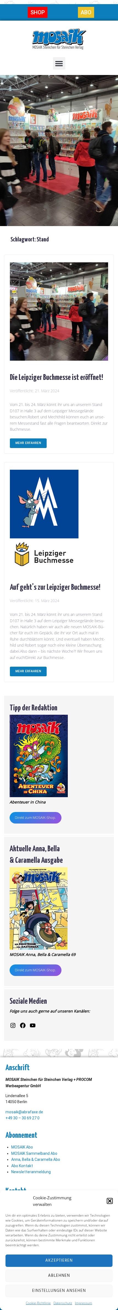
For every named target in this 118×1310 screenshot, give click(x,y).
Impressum (83, 1303)
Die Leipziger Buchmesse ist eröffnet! (56, 377)
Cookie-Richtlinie (38, 1303)
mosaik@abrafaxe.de (24, 1112)
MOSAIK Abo (22, 1147)
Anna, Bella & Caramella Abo (35, 1159)
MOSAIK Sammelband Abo (34, 1153)
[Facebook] (22, 1025)
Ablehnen (59, 1275)
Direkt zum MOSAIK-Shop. (35, 817)
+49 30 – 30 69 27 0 (22, 1118)
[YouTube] (32, 1025)
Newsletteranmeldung (31, 1172)
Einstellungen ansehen (59, 1290)
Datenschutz (63, 1303)
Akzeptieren (59, 1260)
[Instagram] (13, 1025)
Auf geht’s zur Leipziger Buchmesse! (55, 586)
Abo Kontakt (22, 1166)
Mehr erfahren (28, 443)
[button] (110, 1201)
